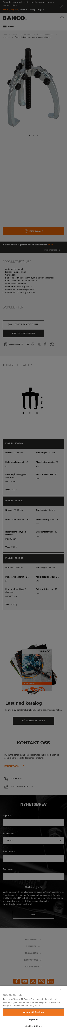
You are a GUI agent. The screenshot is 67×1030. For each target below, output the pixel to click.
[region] (33, 1008)
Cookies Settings (33, 1026)
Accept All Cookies (33, 1012)
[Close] (60, 989)
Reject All (33, 1019)
